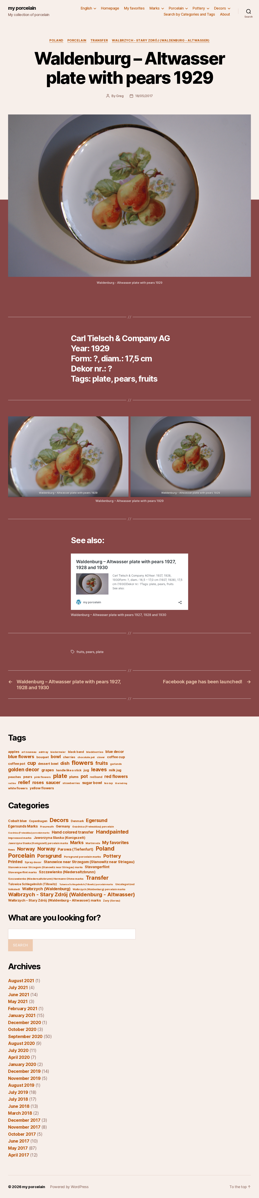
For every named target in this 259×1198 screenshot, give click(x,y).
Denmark (77, 821)
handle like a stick (69, 770)
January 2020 (22, 1064)
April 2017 (18, 1155)
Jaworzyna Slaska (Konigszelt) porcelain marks (38, 843)
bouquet (42, 757)
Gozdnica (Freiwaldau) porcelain (93, 826)
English (86, 8)
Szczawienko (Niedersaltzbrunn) (67, 872)
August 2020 (21, 1043)
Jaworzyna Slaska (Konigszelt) (59, 838)
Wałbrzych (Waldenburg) (46, 888)
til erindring (121, 783)
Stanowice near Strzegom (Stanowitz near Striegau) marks (45, 867)
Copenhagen (38, 821)
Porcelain (176, 8)
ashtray (43, 752)
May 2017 (18, 1148)
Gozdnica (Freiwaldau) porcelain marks (29, 833)
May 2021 (18, 1001)
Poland (56, 40)
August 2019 (21, 1085)
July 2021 (18, 987)
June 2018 (19, 1106)
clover (101, 757)
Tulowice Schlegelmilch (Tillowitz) (32, 884)
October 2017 (22, 1134)
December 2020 (24, 1022)
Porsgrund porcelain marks (82, 856)
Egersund (96, 820)
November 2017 (24, 1127)
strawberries (71, 783)
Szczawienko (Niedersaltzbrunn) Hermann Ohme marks (46, 878)
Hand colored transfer (73, 832)
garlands (116, 763)
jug (86, 770)
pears (90, 652)
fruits (80, 652)
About (225, 14)
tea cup (108, 783)
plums (74, 777)
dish (64, 763)
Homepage (110, 8)
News (11, 849)
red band (96, 777)
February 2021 (22, 1008)
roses (38, 782)
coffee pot (16, 764)
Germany (63, 826)
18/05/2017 (144, 96)
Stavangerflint (97, 867)
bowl (56, 756)
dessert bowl (48, 764)
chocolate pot (86, 757)
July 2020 (18, 1050)
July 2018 (18, 1099)
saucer (53, 782)
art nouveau (28, 752)
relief (24, 782)
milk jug (115, 770)
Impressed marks (20, 837)
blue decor (114, 751)
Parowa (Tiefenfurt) (75, 849)
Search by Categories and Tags (189, 14)
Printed (15, 861)
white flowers (18, 788)
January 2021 (22, 1015)
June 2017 (18, 1141)
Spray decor (33, 862)
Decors (220, 8)
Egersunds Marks (23, 826)
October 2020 (22, 1029)
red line (12, 783)
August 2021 (21, 980)
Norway (26, 849)
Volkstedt (14, 889)
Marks (155, 8)
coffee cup (116, 757)
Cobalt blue (17, 821)
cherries (69, 757)
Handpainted (112, 832)
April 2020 (19, 1057)
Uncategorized (125, 884)
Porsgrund (49, 856)
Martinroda (93, 843)
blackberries (94, 752)
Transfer (99, 40)
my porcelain (22, 8)
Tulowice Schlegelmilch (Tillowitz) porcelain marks (86, 884)
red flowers (116, 776)
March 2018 (20, 1113)
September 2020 (25, 1036)
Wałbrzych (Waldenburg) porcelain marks (99, 889)
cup (31, 763)
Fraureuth (47, 826)
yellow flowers (42, 788)
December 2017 (24, 1120)
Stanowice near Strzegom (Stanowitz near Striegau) (89, 862)
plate (100, 652)
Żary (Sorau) (111, 900)
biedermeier (58, 752)
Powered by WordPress (69, 1187)
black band (76, 752)
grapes (47, 770)
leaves (99, 769)
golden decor (23, 769)
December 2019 (24, 1071)
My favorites (134, 8)
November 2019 (24, 1078)
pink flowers (42, 777)
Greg (120, 96)
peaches (14, 777)
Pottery (199, 8)
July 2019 (18, 1092)
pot (84, 776)
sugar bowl (92, 782)
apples (13, 752)
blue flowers (21, 756)
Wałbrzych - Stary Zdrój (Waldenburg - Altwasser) (160, 40)
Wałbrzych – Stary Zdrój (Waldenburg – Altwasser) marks (54, 900)
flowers (82, 762)
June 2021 (18, 994)
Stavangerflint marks (22, 872)
